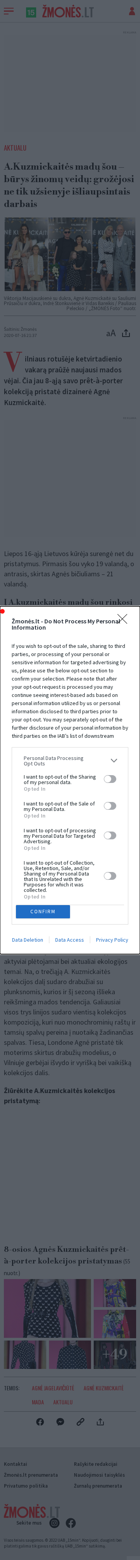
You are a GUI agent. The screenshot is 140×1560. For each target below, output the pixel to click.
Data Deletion (27, 939)
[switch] (110, 779)
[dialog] (70, 780)
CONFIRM (43, 911)
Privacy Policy (112, 939)
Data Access (69, 939)
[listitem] (70, 760)
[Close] (124, 621)
